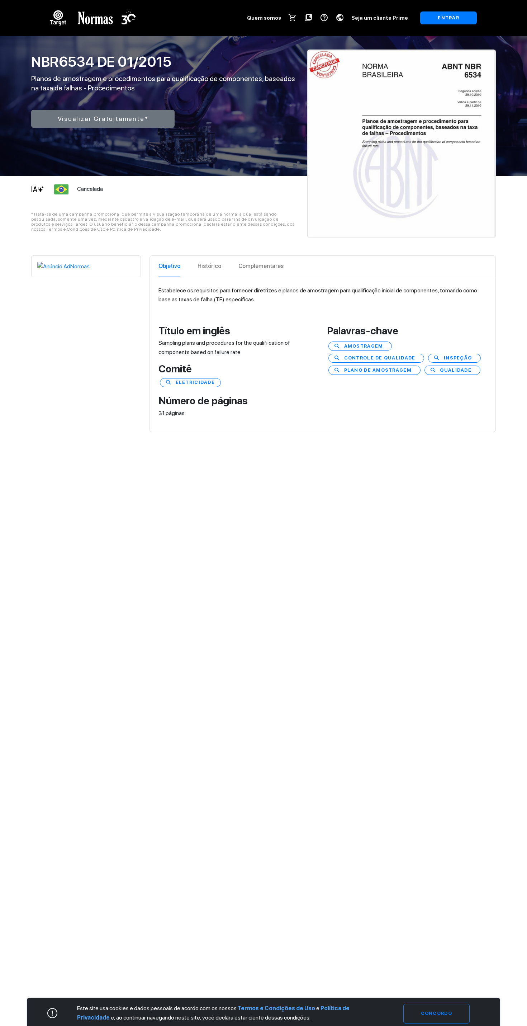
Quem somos (264, 18)
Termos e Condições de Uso (276, 1008)
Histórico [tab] (209, 266)
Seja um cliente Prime (379, 18)
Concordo (436, 1013)
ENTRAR (448, 17)
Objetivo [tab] (169, 266)
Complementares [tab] (261, 266)
